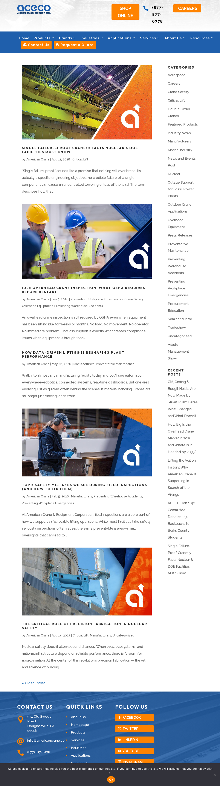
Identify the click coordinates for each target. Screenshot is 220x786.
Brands (65, 38)
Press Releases (180, 235)
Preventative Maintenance (115, 364)
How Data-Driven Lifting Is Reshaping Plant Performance (73, 354)
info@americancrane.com (47, 740)
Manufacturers (84, 364)
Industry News (179, 133)
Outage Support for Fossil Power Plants (181, 189)
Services (148, 38)
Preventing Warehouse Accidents (78, 306)
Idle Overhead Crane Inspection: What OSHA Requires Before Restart (83, 290)
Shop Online (125, 12)
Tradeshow (177, 327)
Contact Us (36, 45)
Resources (200, 38)
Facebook (131, 718)
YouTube (130, 751)
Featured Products (183, 124)
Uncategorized (123, 635)
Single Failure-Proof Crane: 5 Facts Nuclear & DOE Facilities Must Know (80, 150)
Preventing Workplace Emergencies (97, 299)
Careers (187, 8)
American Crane (37, 159)
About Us (173, 38)
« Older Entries (34, 683)
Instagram (132, 762)
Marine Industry (180, 150)
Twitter (130, 729)
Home (24, 38)
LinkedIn (130, 740)
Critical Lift (80, 159)
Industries (90, 38)
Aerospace (176, 75)
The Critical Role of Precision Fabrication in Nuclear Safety (84, 626)
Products (42, 38)
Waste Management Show (178, 351)
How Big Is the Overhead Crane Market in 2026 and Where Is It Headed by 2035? (182, 438)
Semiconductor (180, 319)
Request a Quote (75, 45)
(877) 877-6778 (157, 14)
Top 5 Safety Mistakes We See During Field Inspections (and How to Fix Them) (84, 487)
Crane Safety (134, 299)
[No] (214, 775)
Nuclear (174, 174)
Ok (111, 779)
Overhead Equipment (37, 306)
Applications (119, 38)
